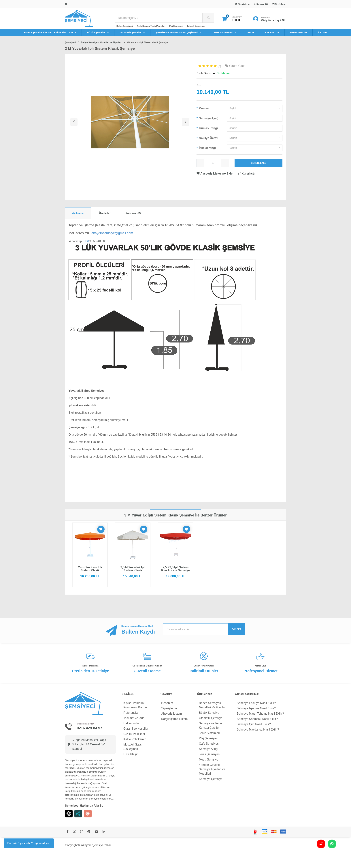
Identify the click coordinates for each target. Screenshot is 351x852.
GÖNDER (236, 629)
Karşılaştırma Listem (174, 718)
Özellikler (104, 212)
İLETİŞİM (322, 32)
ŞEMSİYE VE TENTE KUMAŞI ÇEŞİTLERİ (177, 32)
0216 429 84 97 (89, 728)
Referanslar (131, 712)
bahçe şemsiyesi (74, 764)
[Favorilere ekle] (101, 529)
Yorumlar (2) (133, 212)
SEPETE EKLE (258, 163)
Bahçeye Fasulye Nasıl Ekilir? (256, 703)
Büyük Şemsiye (209, 712)
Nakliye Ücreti (208, 138)
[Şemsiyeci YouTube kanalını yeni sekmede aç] (96, 832)
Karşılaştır (248, 173)
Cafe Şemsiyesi (209, 743)
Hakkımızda (131, 723)
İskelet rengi (207, 147)
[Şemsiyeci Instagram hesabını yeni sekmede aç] (81, 832)
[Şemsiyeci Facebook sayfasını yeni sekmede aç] (67, 832)
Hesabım (167, 703)
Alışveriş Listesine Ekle (216, 173)
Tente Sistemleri (209, 733)
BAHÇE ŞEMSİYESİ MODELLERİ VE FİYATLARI (48, 32)
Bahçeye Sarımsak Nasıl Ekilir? (257, 718)
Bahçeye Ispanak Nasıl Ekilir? (256, 708)
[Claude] (88, 813)
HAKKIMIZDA (272, 32)
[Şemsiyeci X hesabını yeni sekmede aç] (74, 832)
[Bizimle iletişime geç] (321, 844)
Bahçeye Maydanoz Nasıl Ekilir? (258, 729)
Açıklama (78, 212)
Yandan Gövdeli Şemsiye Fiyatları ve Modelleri (212, 769)
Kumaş (203, 108)
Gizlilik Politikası (134, 733)
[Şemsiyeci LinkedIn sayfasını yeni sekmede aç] (104, 832)
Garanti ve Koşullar (135, 728)
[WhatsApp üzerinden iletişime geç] (332, 844)
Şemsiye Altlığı (208, 748)
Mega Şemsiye (208, 759)
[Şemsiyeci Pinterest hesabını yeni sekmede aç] (89, 832)
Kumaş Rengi (208, 128)
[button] (254, 108)
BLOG (251, 32)
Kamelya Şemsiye (210, 778)
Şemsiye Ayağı (208, 118)
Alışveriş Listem (171, 713)
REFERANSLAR (298, 32)
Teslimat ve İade (133, 718)
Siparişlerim (169, 708)
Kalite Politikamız (134, 739)
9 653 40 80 (94, 241)
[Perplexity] (78, 813)
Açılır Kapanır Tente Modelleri (151, 26)
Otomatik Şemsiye (210, 718)
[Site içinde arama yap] (208, 18)
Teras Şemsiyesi (209, 754)
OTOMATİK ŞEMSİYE (130, 32)
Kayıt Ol (280, 20)
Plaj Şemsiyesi (176, 26)
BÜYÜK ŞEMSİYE (96, 32)
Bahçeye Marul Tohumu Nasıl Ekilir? (260, 713)
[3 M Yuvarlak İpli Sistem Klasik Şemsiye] (130, 122)
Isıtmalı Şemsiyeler (196, 26)
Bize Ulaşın (130, 754)
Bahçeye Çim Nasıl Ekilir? (254, 724)
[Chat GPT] (69, 813)
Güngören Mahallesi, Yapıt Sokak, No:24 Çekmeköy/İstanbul (89, 744)
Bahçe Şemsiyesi (124, 26)
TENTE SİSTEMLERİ (222, 32)
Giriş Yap (266, 20)
